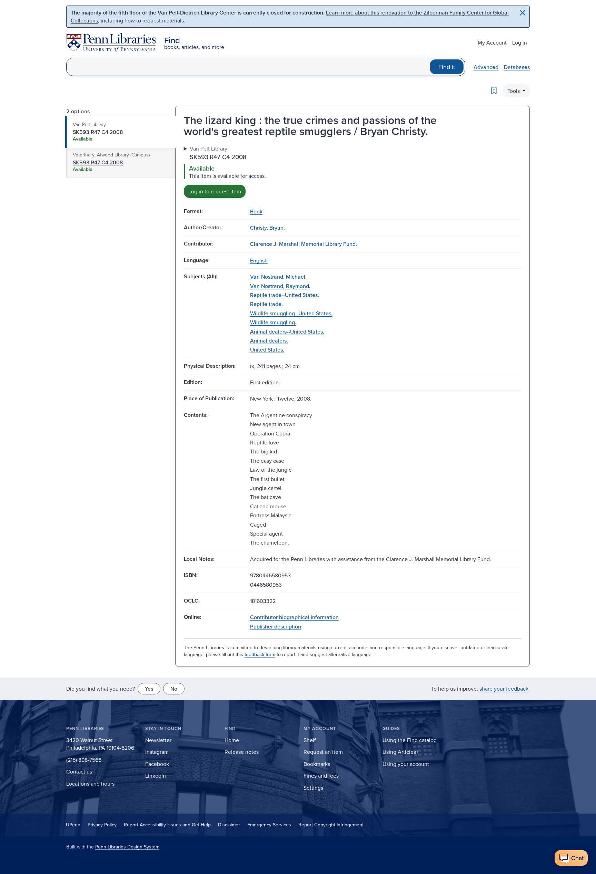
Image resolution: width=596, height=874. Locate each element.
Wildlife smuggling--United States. (291, 313)
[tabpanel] (352, 171)
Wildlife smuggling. (273, 322)
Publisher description (275, 626)
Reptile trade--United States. (284, 295)
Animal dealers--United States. (287, 331)
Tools (514, 91)
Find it (446, 67)
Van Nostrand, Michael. (278, 276)
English (259, 260)
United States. (267, 349)
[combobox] (248, 66)
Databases (517, 67)
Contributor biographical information (294, 617)
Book (256, 211)
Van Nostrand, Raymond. (280, 286)
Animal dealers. (269, 340)
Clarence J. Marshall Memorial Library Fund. (303, 244)
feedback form (260, 654)
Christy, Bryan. (267, 227)
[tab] (120, 132)
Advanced (486, 67)
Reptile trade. (266, 304)
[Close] (522, 13)
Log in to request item (214, 191)
